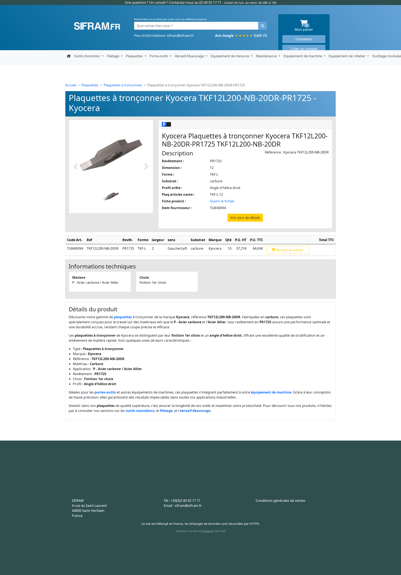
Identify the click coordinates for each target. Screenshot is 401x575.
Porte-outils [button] (159, 56)
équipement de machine (271, 392)
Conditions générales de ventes (280, 500)
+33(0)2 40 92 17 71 (185, 500)
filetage (166, 410)
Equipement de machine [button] (303, 56)
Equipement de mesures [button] (230, 56)
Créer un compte (304, 48)
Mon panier (310, 28)
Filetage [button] (113, 56)
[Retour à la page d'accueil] (68, 56)
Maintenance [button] (267, 56)
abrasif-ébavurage (195, 410)
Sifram (97, 26)
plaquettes (123, 317)
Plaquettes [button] (135, 56)
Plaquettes (89, 85)
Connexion (304, 39)
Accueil (70, 85)
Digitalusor (208, 531)
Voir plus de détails (245, 217)
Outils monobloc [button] (87, 56)
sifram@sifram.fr (180, 35)
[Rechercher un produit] (262, 26)
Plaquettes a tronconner (123, 85)
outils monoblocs (140, 410)
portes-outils (105, 392)
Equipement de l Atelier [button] (347, 56)
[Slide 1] (111, 196)
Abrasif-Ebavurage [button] (190, 56)
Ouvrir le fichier (222, 201)
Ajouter (289, 250)
